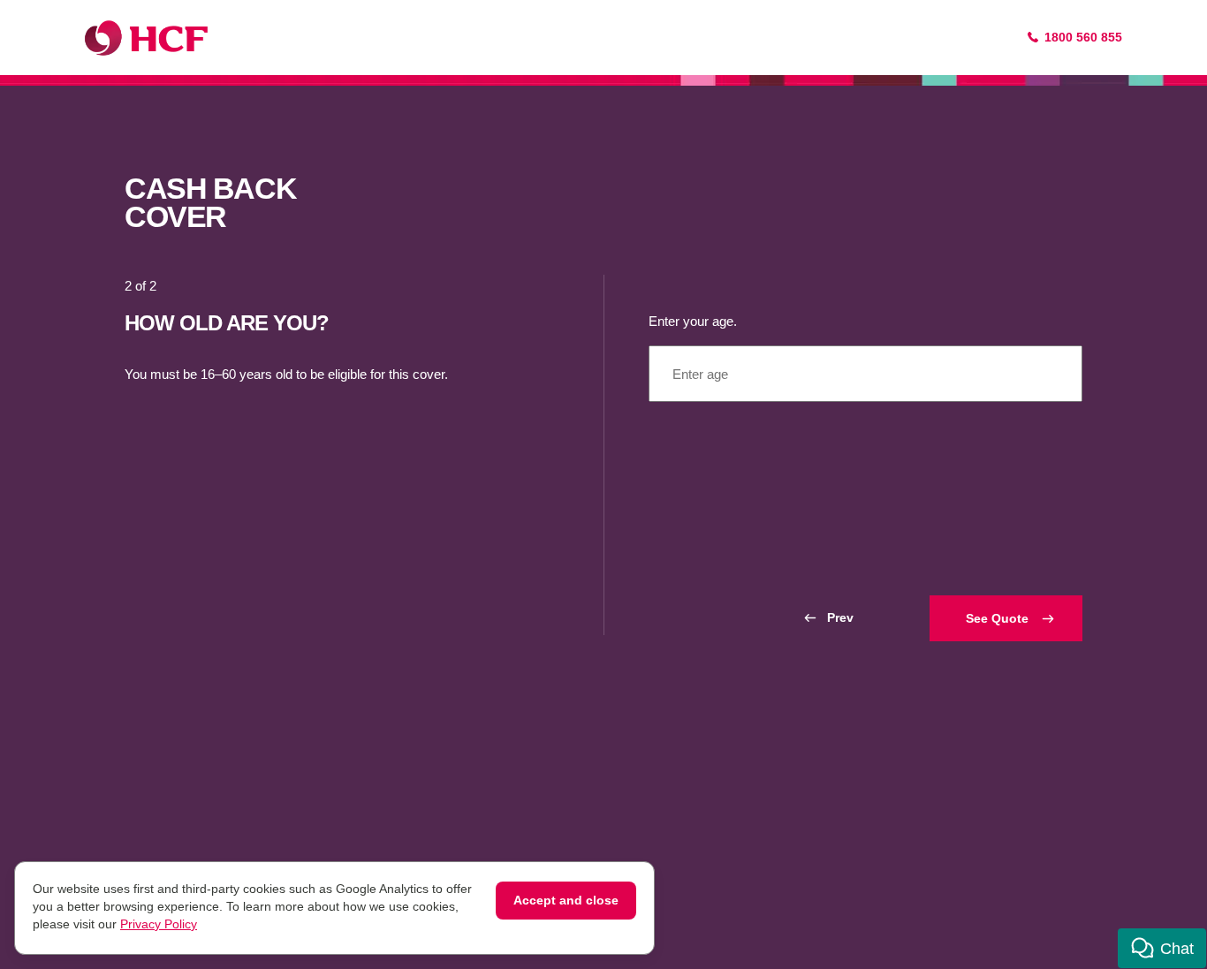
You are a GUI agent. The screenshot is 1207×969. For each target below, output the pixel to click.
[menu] (865, 373)
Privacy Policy (158, 924)
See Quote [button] (997, 618)
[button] (1162, 948)
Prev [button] (840, 617)
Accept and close (566, 900)
